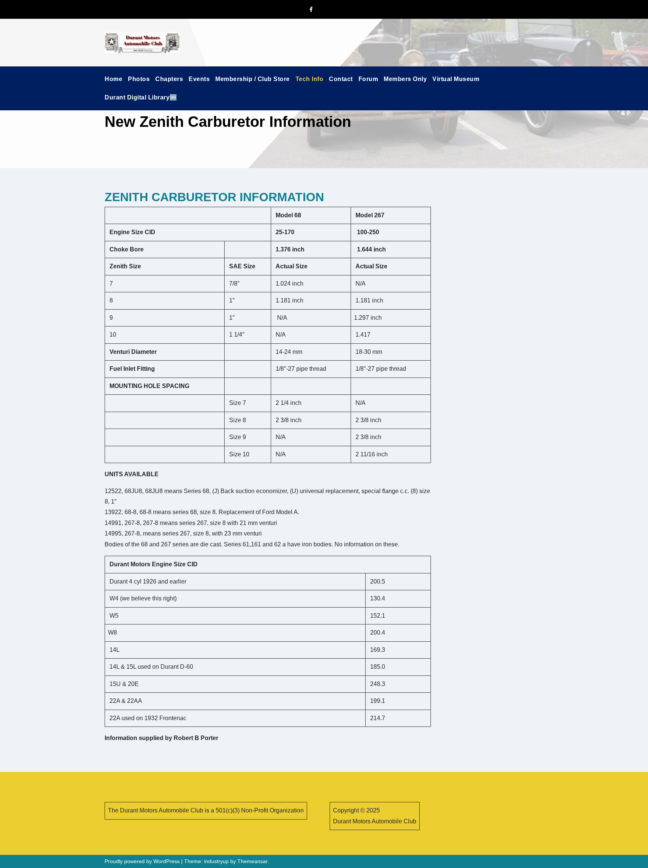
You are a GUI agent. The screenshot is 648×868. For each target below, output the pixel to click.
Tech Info (310, 79)
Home (113, 79)
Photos (139, 79)
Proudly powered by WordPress (143, 861)
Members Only (405, 79)
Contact (341, 79)
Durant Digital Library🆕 (141, 97)
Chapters (169, 79)
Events (199, 79)
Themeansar (252, 861)
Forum (368, 79)
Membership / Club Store (252, 79)
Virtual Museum (455, 79)
